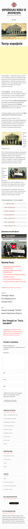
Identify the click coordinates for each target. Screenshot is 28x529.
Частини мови (7, 459)
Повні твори (7, 440)
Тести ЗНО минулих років (10, 485)
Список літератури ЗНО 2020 (11, 415)
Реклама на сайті (8, 489)
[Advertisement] (14, 60)
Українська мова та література (14, 11)
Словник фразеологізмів (10, 418)
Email (4, 379)
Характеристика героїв (9, 422)
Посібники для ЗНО (8, 482)
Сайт (4, 386)
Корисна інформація (9, 425)
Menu (14, 19)
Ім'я (4, 372)
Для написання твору (9, 455)
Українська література (15, 287)
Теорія (8, 287)
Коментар (6, 352)
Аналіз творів (7, 436)
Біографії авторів (8, 433)
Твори (5, 463)
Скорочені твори (8, 429)
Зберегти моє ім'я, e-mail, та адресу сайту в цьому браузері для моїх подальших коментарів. (12, 394)
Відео (5, 478)
